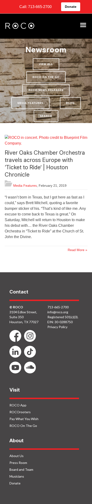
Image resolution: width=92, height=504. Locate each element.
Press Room (18, 463)
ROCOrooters (20, 412)
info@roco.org (57, 312)
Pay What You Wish (23, 419)
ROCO (20, 26)
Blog (70, 103)
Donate (70, 6)
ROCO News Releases (46, 90)
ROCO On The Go (46, 77)
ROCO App (17, 405)
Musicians (16, 476)
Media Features (30, 103)
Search (46, 116)
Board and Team (21, 469)
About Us (16, 456)
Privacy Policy (57, 327)
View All (46, 64)
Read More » (77, 250)
